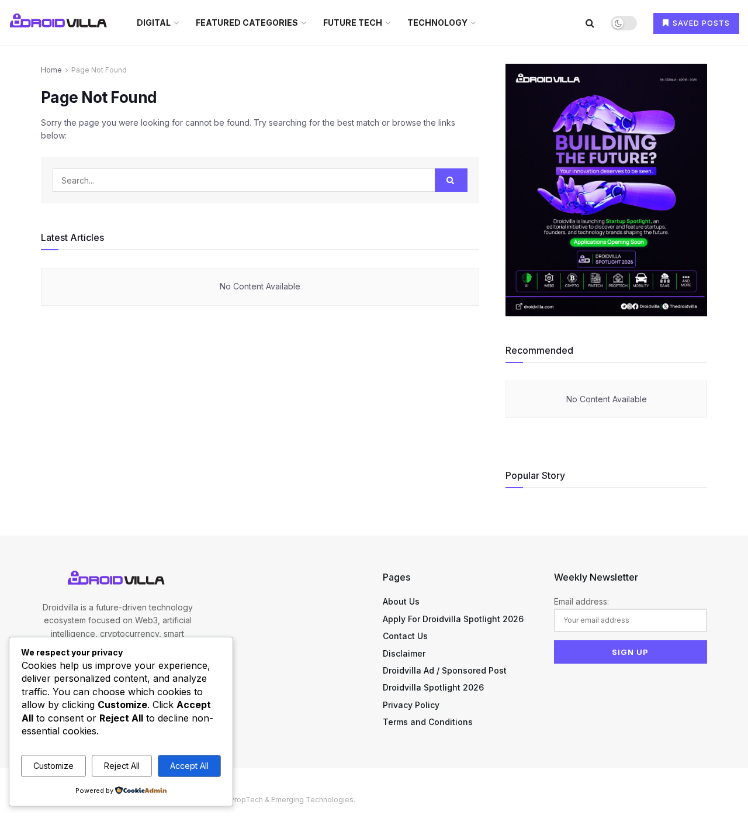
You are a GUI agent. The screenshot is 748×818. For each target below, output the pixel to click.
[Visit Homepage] (60, 22)
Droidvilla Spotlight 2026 (433, 687)
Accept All (189, 766)
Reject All (122, 766)
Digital (154, 22)
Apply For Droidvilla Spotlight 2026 (453, 619)
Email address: (581, 601)
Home (51, 69)
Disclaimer (404, 653)
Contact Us (405, 636)
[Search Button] (590, 23)
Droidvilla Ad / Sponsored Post (445, 670)
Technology (437, 22)
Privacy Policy (411, 705)
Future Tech (352, 22)
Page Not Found (99, 69)
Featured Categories (247, 22)
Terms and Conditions (428, 722)
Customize (53, 766)
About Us (401, 601)
